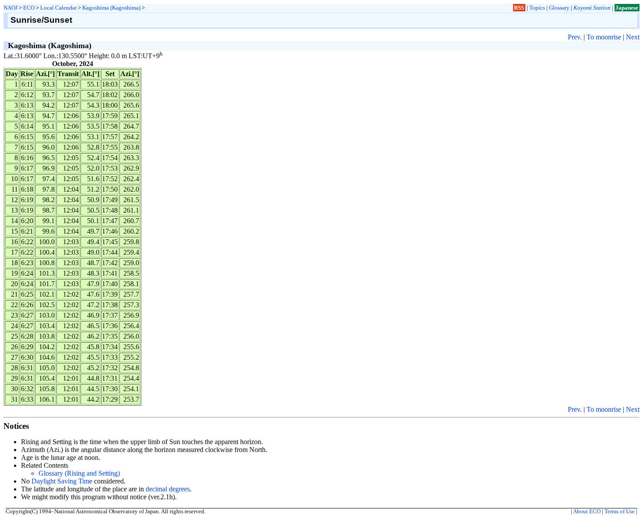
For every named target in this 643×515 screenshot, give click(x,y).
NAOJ (10, 7)
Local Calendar (58, 7)
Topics (537, 7)
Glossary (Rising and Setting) (79, 473)
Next (633, 37)
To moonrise (604, 37)
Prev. (575, 37)
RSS (519, 7)
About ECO (587, 511)
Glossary (559, 7)
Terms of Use (620, 511)
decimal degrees (168, 489)
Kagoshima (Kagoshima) (111, 7)
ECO (29, 7)
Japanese (626, 7)
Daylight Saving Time (61, 481)
